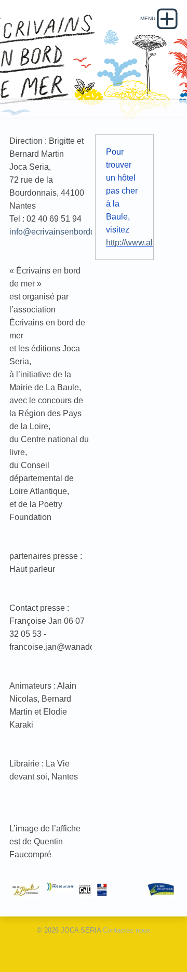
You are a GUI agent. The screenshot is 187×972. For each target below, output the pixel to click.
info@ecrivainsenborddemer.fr (64, 231)
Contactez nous (126, 930)
